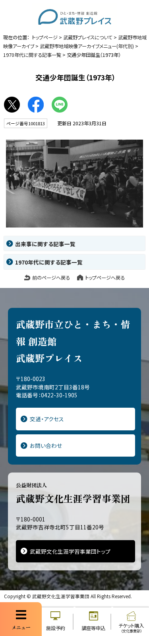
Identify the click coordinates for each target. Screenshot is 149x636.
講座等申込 (93, 628)
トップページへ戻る (105, 277)
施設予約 (55, 628)
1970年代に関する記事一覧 (32, 54)
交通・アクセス (47, 419)
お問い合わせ (46, 445)
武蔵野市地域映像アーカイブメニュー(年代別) (87, 46)
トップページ (45, 37)
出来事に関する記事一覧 (45, 244)
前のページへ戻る (51, 277)
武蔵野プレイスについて (87, 37)
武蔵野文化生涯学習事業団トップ (70, 551)
